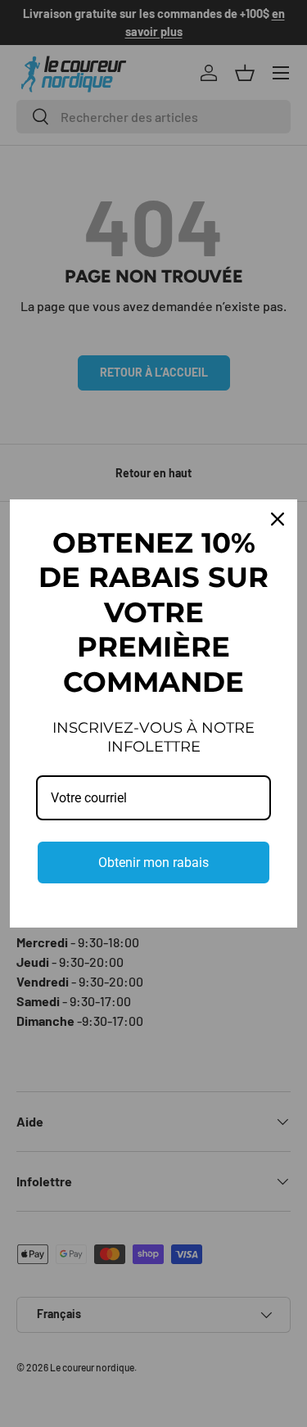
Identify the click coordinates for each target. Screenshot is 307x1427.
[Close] (277, 519)
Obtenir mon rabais (153, 862)
